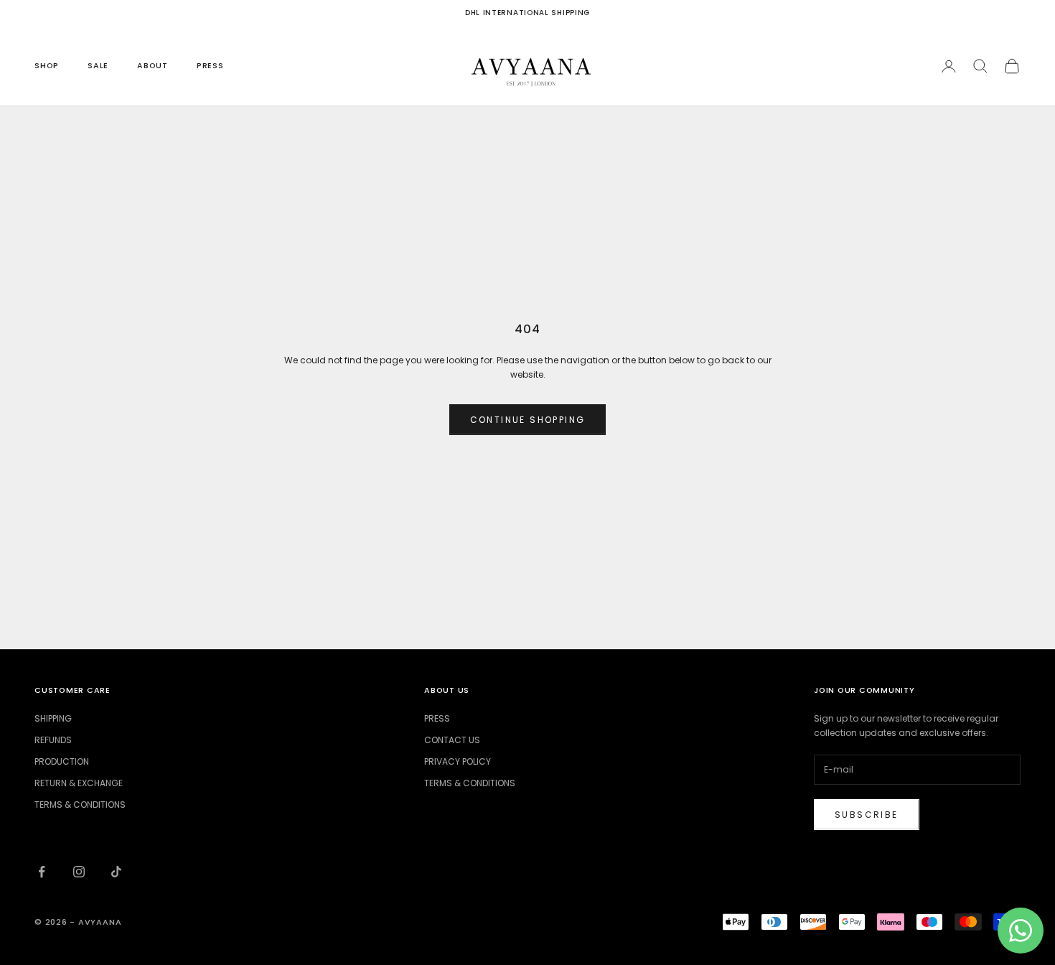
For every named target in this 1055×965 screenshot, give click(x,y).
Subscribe (867, 814)
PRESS (210, 65)
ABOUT (152, 65)
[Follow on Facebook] (41, 871)
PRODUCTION (61, 761)
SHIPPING (53, 718)
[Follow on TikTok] (116, 871)
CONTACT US (452, 740)
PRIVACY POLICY (457, 761)
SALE (98, 65)
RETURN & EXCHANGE (78, 783)
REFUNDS (53, 740)
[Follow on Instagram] (79, 871)
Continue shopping (528, 420)
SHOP (46, 65)
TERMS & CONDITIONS (80, 804)
